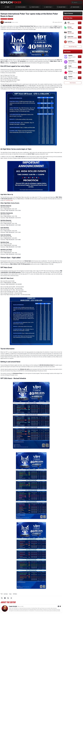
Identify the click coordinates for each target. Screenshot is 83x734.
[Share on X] (8, 598)
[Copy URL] (2, 598)
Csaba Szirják (7, 22)
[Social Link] (58, 606)
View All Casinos (73, 82)
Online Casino (75, 7)
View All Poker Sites (73, 46)
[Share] (11, 598)
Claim (80, 22)
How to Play (48, 7)
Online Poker (62, 7)
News (8, 7)
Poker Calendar (21, 7)
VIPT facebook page (8, 200)
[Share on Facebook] (5, 598)
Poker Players (35, 7)
